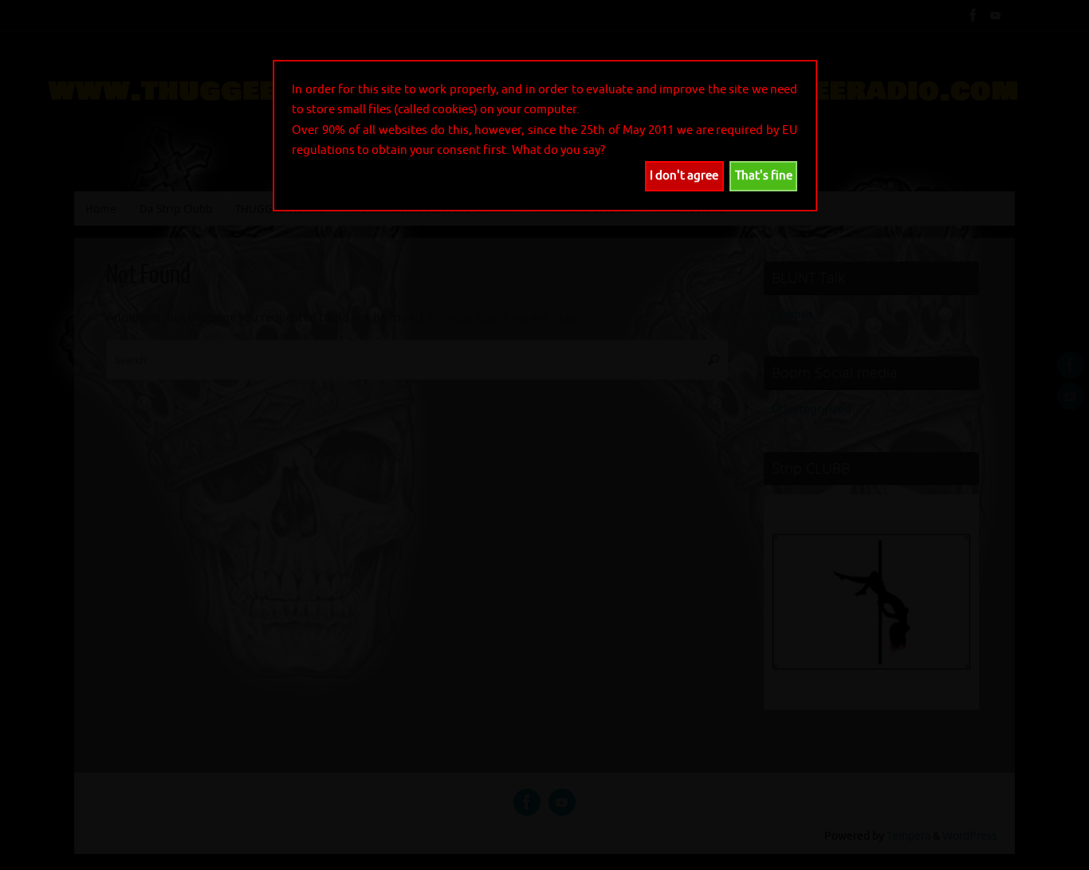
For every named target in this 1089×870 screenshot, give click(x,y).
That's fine (763, 175)
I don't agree (684, 175)
